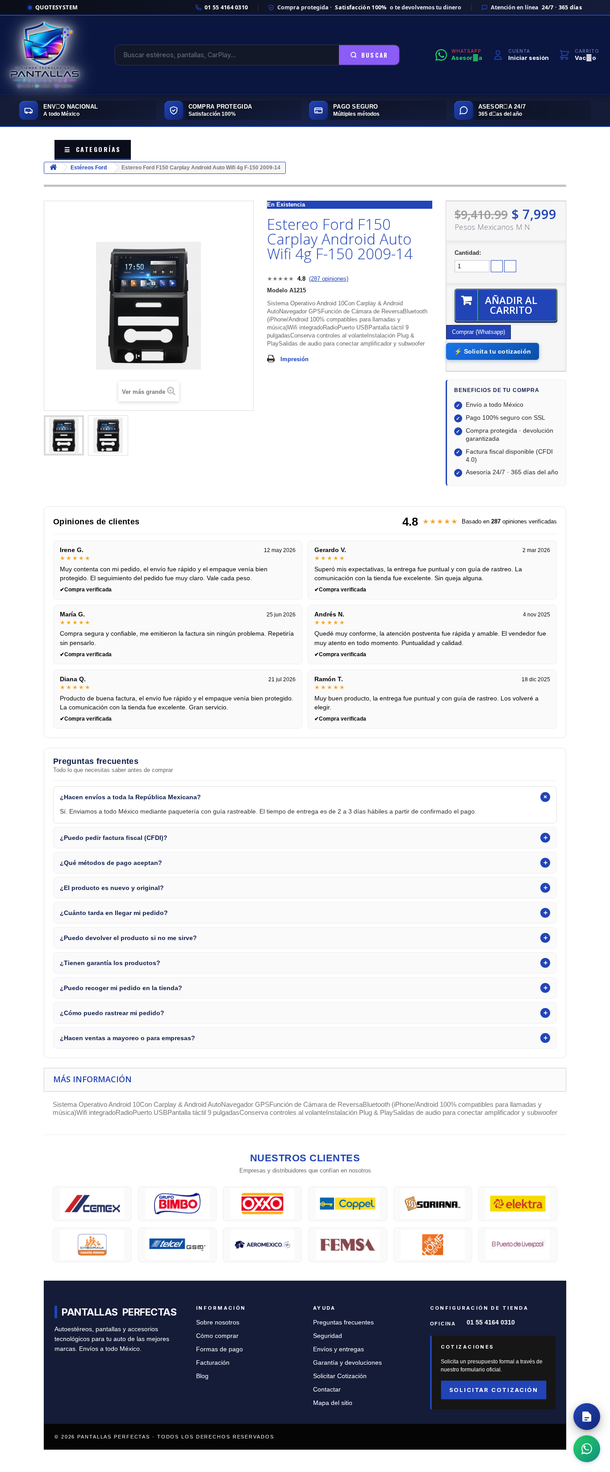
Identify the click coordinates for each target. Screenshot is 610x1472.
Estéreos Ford (89, 167)
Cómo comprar (217, 1336)
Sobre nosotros (217, 1322)
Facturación (213, 1362)
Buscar (375, 55)
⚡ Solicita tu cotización (492, 351)
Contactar (327, 1389)
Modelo (277, 290)
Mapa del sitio (332, 1403)
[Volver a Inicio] (53, 167)
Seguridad (327, 1336)
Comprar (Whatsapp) (478, 332)
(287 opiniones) (328, 278)
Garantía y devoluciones (347, 1362)
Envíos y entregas (338, 1349)
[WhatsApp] (586, 1448)
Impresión (294, 359)
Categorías (92, 149)
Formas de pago (219, 1349)
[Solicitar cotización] (586, 1416)
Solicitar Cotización (340, 1376)
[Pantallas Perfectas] (45, 55)
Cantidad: (468, 252)
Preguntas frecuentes (343, 1322)
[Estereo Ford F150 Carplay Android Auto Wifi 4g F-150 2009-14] (64, 435)
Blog (202, 1376)
